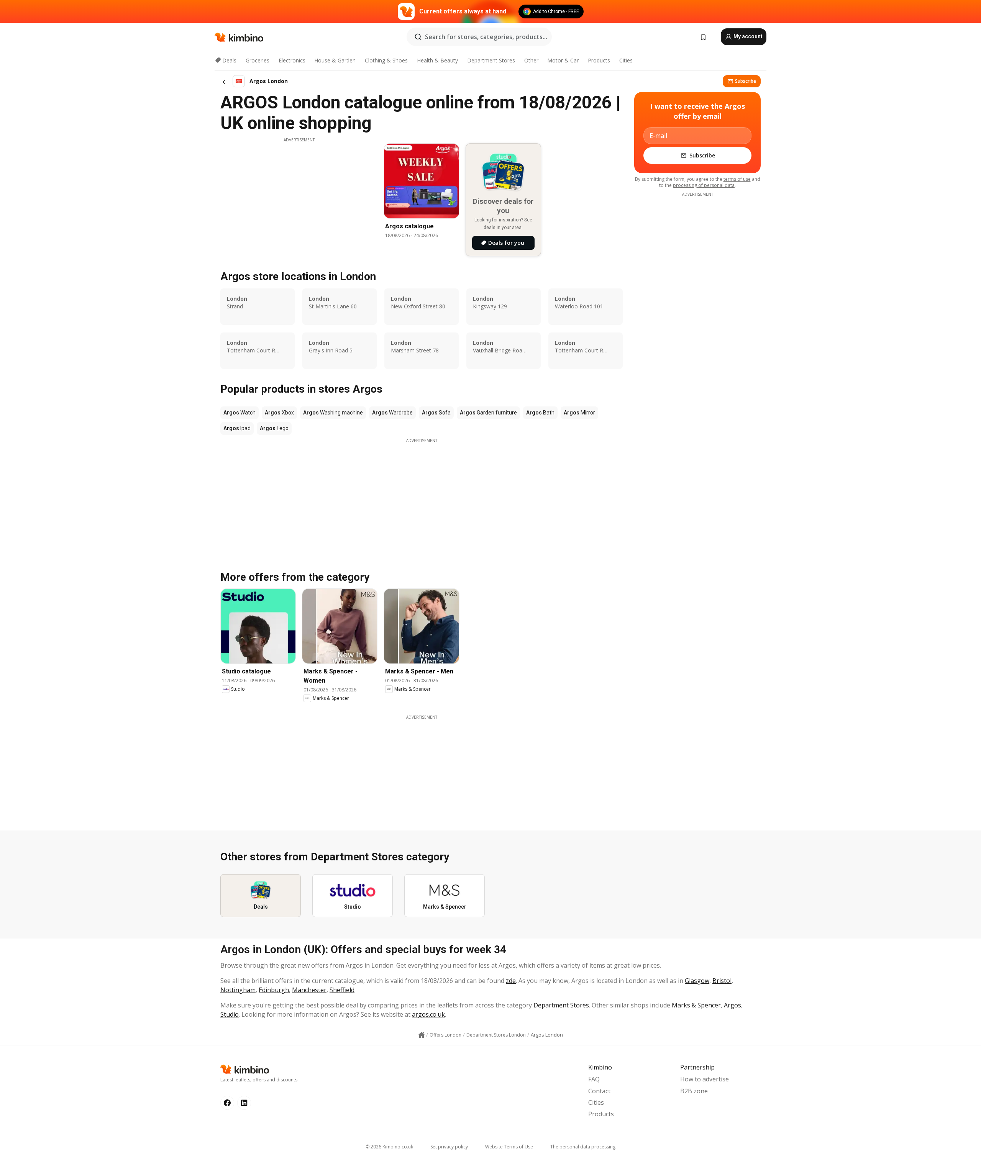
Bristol (722, 980)
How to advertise (704, 1079)
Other (531, 60)
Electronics (292, 60)
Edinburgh (274, 990)
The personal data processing (582, 1146)
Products (599, 60)
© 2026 (389, 1146)
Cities (626, 60)
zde (511, 980)
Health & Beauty (437, 60)
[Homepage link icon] (421, 1035)
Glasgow (697, 980)
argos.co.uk (428, 1014)
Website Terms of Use (509, 1146)
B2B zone (694, 1091)
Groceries (257, 60)
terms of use (737, 179)
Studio (229, 1014)
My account (747, 36)
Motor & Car (563, 60)
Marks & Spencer (696, 1005)
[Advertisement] (299, 196)
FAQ (594, 1079)
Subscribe (745, 81)
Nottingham (238, 990)
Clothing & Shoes (386, 60)
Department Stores (491, 60)
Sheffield (342, 990)
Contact (599, 1091)
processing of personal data (704, 185)
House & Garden (335, 60)
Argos (732, 1005)
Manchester (309, 990)
